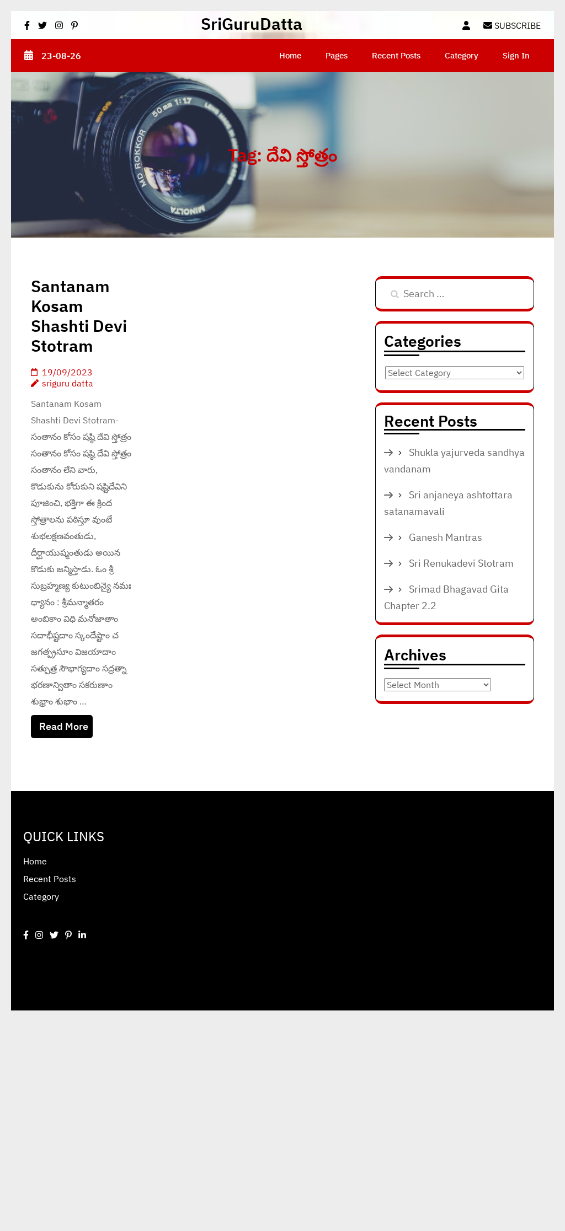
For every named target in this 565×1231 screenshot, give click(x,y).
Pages (337, 55)
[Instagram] (39, 934)
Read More (63, 726)
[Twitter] (54, 934)
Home (290, 55)
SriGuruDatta (251, 23)
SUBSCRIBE (516, 25)
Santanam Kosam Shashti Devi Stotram (79, 315)
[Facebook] (26, 934)
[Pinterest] (68, 934)
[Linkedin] (82, 934)
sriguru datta (67, 383)
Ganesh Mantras (445, 537)
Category (461, 55)
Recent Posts (396, 55)
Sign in (516, 55)
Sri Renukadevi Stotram (461, 563)
